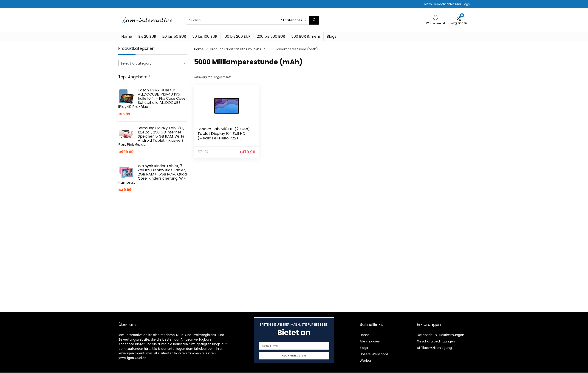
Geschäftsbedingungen (436, 341)
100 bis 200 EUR (237, 36)
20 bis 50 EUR (174, 36)
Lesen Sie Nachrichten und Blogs (447, 4)
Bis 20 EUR (147, 36)
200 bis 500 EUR (271, 36)
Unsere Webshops (374, 354)
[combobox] (152, 63)
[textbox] (153, 63)
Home (126, 36)
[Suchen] (314, 20)
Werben (366, 360)
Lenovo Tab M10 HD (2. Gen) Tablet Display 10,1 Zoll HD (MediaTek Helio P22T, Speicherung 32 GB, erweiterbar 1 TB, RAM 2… (224, 138)
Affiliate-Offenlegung (434, 347)
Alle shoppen (370, 341)
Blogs (331, 36)
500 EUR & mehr (305, 36)
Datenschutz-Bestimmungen (440, 335)
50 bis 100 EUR (204, 36)
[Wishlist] (435, 18)
